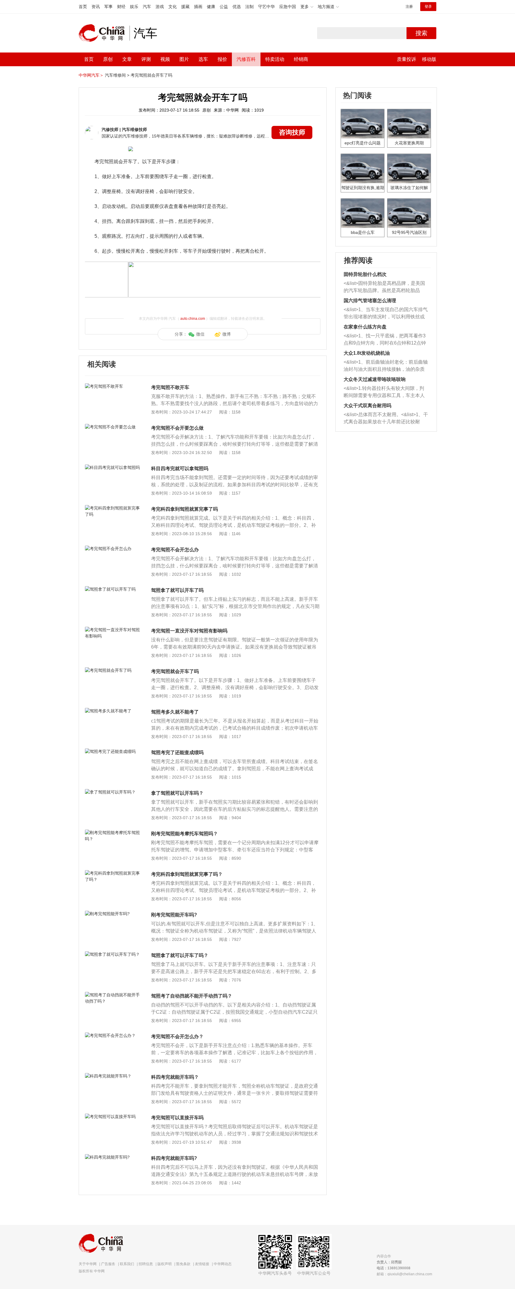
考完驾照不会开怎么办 (175, 549)
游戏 (160, 6)
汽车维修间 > (117, 75)
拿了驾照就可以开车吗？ (177, 793)
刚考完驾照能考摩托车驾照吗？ (184, 833)
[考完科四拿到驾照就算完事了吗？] (113, 873)
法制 (249, 6)
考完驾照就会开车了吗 (151, 75)
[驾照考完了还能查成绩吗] (113, 751)
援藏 (185, 6)
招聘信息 (146, 1264)
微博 (226, 334)
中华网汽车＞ (91, 75)
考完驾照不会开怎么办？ (177, 1036)
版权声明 (164, 1264)
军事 (108, 6)
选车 (203, 59)
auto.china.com (192, 319)
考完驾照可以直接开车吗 (177, 1117)
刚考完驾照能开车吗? (174, 914)
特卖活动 (274, 59)
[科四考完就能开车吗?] (113, 1157)
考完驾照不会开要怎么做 (177, 427)
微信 (200, 334)
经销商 (301, 59)
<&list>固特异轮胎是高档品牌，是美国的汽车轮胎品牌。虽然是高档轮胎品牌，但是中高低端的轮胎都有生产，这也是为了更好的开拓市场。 (384, 287)
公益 (224, 6)
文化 (172, 6)
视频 (165, 59)
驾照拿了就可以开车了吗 (177, 590)
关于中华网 (88, 1264)
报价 (222, 59)
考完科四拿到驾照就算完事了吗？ (187, 874)
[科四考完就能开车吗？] (113, 1076)
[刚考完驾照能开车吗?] (113, 913)
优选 (236, 6)
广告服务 (108, 1264)
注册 (409, 6)
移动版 (429, 59)
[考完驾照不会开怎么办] (113, 548)
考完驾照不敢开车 (170, 387)
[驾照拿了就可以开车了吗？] (113, 954)
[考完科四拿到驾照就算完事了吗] (113, 508)
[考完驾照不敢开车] (113, 386)
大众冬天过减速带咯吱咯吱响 (375, 379)
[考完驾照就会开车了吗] (113, 670)
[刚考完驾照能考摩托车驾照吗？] (113, 832)
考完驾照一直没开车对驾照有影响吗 (189, 630)
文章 (127, 59)
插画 (198, 6)
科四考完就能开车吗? (174, 1158)
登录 (428, 6)
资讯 (95, 6)
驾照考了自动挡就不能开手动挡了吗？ (191, 995)
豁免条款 (183, 1264)
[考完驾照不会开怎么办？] (113, 1035)
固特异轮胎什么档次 (365, 274)
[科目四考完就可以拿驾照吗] (113, 467)
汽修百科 (246, 59)
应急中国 (287, 6)
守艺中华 (266, 6)
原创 (108, 59)
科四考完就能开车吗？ (175, 1077)
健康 (211, 6)
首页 (83, 6)
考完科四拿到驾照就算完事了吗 (184, 509)
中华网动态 (223, 1264)
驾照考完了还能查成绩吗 (177, 752)
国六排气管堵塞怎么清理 (370, 300)
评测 (146, 59)
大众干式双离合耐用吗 (367, 405)
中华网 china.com (104, 33)
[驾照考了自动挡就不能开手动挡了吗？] (113, 994)
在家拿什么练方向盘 (365, 326)
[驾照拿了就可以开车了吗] (113, 589)
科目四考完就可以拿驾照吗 (179, 468)
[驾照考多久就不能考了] (113, 710)
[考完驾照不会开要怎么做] (113, 426)
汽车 (147, 6)
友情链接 (202, 1264)
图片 (184, 59)
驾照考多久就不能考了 (175, 711)
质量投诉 (406, 59)
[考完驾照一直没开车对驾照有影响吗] (113, 629)
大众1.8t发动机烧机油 (367, 353)
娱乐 (134, 6)
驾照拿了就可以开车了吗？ (179, 955)
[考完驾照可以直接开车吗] (113, 1116)
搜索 (421, 33)
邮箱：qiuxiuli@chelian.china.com (404, 1274)
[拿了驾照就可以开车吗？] (113, 792)
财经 (121, 6)
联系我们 (127, 1264)
